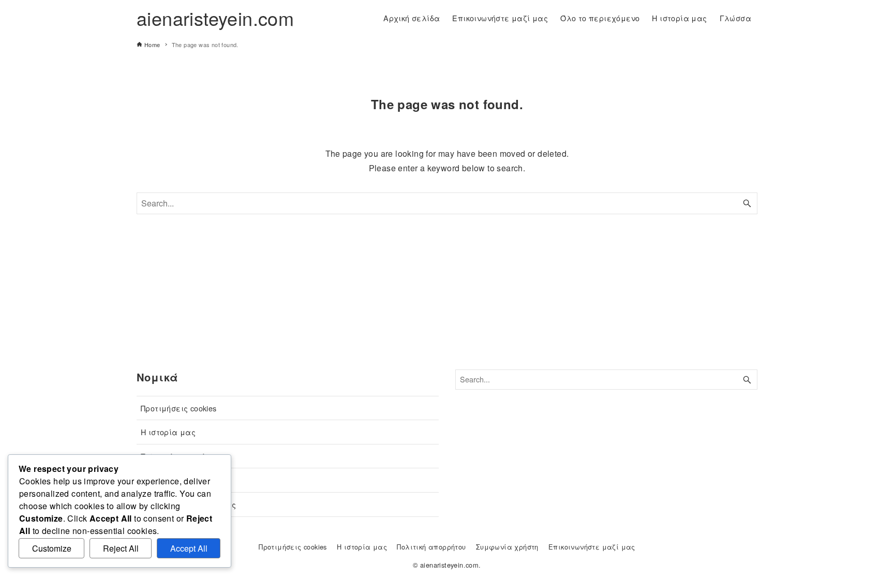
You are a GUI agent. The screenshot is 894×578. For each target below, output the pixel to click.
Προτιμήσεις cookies (179, 408)
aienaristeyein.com (215, 18)
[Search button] (747, 203)
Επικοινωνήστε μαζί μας (188, 504)
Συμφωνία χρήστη (175, 480)
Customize (51, 548)
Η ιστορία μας (168, 431)
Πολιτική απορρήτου (179, 456)
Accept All (188, 548)
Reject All (121, 548)
